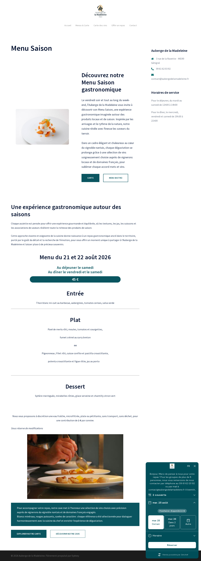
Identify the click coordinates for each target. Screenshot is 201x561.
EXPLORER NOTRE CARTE (29, 533)
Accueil (67, 25)
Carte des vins (100, 25)
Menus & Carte (82, 25)
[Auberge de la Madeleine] (100, 11)
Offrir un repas (118, 25)
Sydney (75, 555)
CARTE (90, 177)
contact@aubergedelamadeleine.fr (170, 78)
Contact (133, 25)
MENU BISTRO (115, 177)
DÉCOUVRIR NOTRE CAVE (68, 533)
